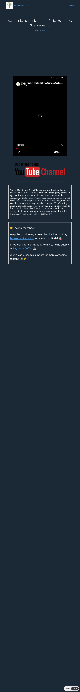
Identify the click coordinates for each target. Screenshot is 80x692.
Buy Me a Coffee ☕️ (24, 248)
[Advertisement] (40, 50)
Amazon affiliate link (22, 238)
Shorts (71, 5)
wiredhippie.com (21, 5)
